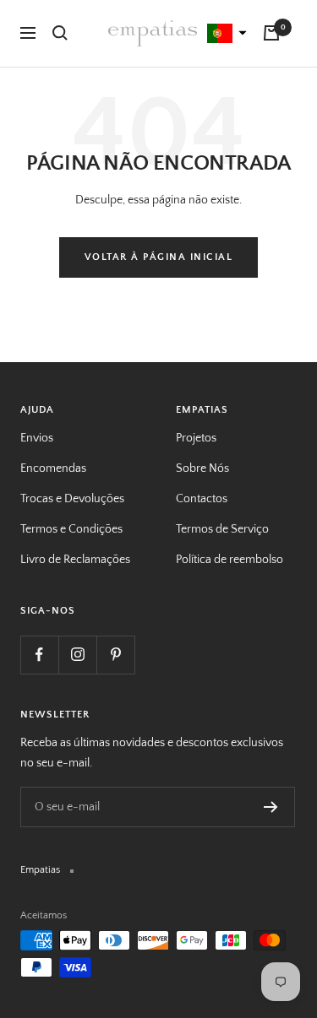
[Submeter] (271, 807)
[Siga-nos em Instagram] (77, 655)
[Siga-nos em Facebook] (39, 655)
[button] (225, 33)
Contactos (201, 499)
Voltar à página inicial (159, 257)
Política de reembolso (229, 559)
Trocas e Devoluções (72, 499)
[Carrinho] (271, 33)
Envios (36, 438)
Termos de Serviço (222, 529)
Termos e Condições (71, 529)
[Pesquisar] (60, 33)
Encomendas (53, 468)
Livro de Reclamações (75, 559)
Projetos (196, 438)
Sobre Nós (202, 468)
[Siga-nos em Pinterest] (115, 655)
